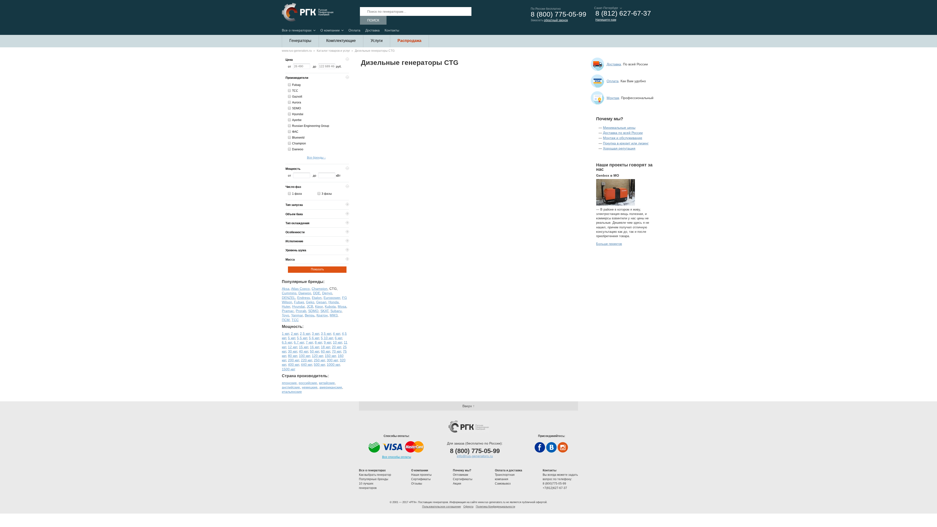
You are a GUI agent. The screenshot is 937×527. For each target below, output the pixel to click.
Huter (286, 306)
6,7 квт (299, 342)
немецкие (309, 387)
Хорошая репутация (619, 148)
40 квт (303, 351)
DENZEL (288, 298)
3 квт (315, 333)
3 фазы (327, 193)
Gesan (321, 302)
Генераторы (300, 41)
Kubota (330, 306)
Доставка (372, 30)
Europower (332, 298)
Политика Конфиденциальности (495, 506)
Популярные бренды (373, 479)
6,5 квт (287, 342)
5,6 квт (314, 338)
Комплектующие (341, 41)
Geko (310, 302)
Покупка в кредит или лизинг (626, 143)
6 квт (338, 338)
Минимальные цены (619, 128)
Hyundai (297, 114)
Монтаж (613, 98)
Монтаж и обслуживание (622, 138)
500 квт (319, 364)
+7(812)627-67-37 (555, 488)
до (314, 66)
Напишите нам (605, 19)
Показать (317, 269)
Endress (303, 298)
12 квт (292, 347)
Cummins (289, 293)
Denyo (327, 293)
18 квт (325, 347)
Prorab (301, 311)
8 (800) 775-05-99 (558, 14)
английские (291, 387)
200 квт (293, 360)
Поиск (373, 20)
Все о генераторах (297, 30)
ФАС (295, 131)
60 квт (325, 351)
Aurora (296, 102)
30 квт (292, 351)
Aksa (285, 289)
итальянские (292, 392)
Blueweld (298, 137)
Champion (299, 143)
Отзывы (417, 483)
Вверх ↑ (468, 406)
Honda (333, 302)
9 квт (327, 342)
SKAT (324, 311)
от (289, 66)
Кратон (322, 315)
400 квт (293, 364)
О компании (330, 30)
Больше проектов (609, 244)
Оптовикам (460, 474)
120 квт (317, 356)
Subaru (336, 311)
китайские (327, 383)
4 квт (336, 333)
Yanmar (297, 315)
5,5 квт (302, 338)
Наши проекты (421, 474)
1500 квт (288, 369)
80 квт (292, 356)
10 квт (337, 342)
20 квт (336, 347)
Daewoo (297, 149)
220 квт (306, 360)
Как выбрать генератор (375, 474)
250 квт (319, 360)
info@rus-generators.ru (475, 456)
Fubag (296, 85)
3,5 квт (326, 333)
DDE (316, 293)
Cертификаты (421, 479)
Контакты (392, 30)
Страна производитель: (305, 376)
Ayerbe (297, 120)
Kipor (319, 306)
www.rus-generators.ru (297, 50)
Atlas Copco (300, 289)
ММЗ (333, 315)
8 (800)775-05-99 (554, 483)
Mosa (342, 306)
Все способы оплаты (396, 457)
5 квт (291, 338)
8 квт (318, 342)
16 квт (314, 347)
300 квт (332, 360)
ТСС (295, 90)
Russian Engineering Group (310, 126)
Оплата (354, 30)
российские (308, 383)
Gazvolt (297, 96)
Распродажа (409, 41)
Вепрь (310, 315)
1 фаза (297, 193)
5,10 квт (327, 338)
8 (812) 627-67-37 (623, 13)
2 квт (294, 333)
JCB (310, 306)
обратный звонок (556, 20)
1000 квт (333, 364)
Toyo (285, 315)
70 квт (336, 351)
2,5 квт (305, 333)
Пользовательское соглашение (441, 506)
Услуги (377, 41)
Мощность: (293, 326)
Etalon (317, 298)
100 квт (304, 356)
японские (289, 383)
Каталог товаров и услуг (333, 50)
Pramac (288, 311)
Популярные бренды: (303, 282)
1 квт (285, 333)
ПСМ (286, 320)
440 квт (306, 364)
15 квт (303, 347)
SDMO (296, 108)
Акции (457, 483)
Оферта (468, 506)
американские (330, 387)
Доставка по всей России (623, 133)
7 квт (309, 342)
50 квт (314, 351)
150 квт (330, 356)
